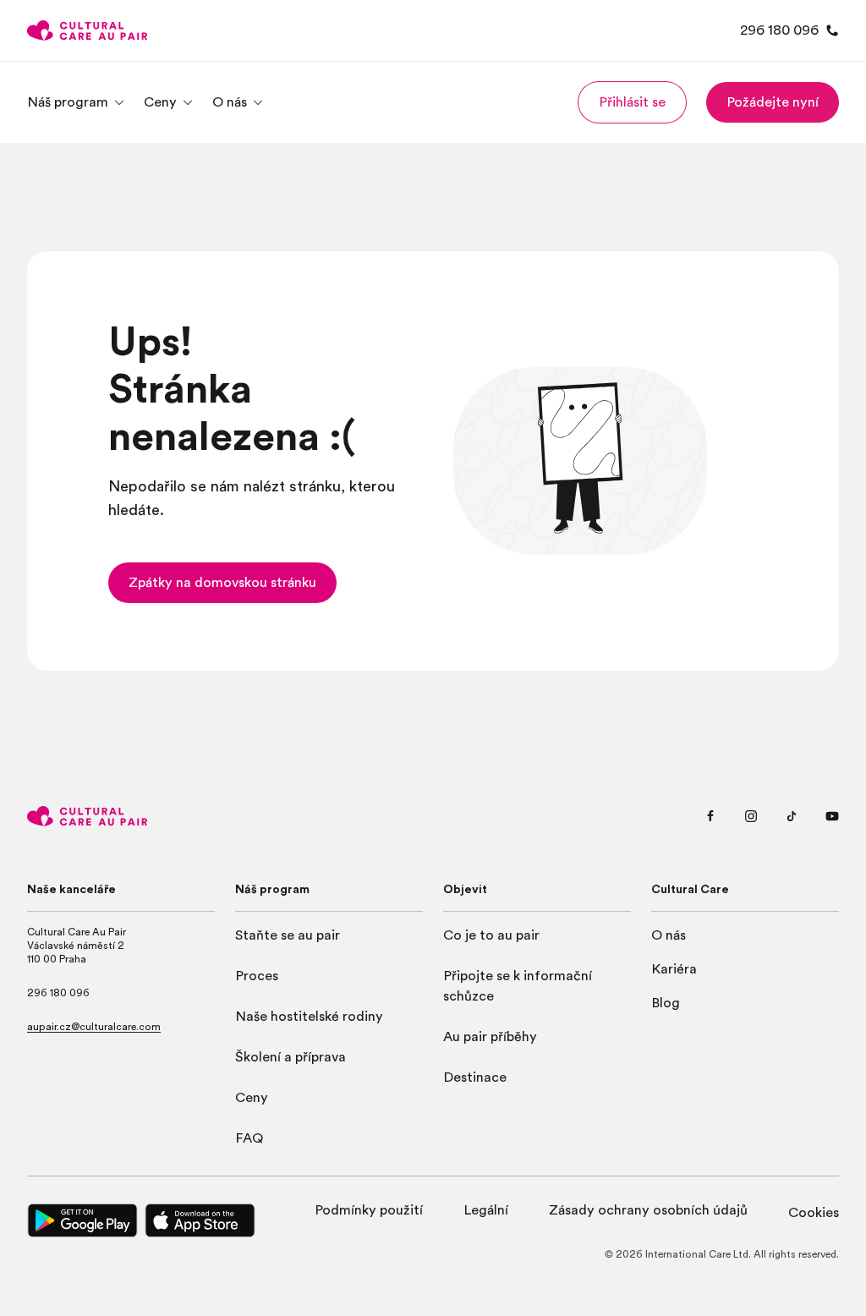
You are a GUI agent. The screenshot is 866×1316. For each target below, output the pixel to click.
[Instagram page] (751, 816)
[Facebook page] (710, 816)
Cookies (813, 1213)
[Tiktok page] (791, 816)
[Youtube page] (832, 816)
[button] (632, 102)
